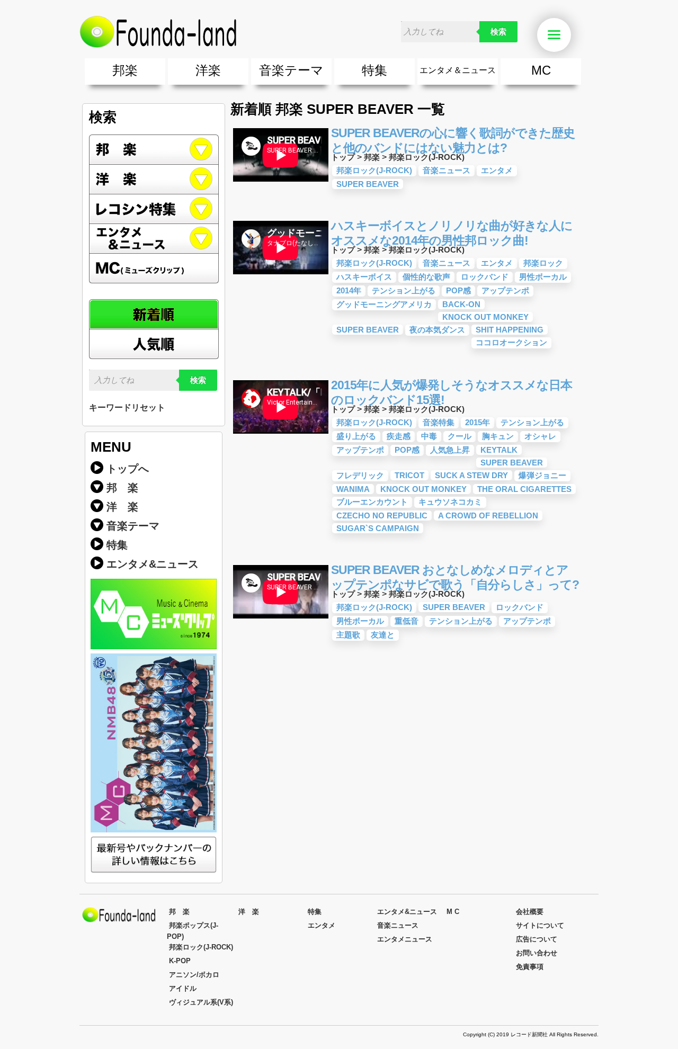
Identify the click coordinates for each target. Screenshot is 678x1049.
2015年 (477, 422)
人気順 (154, 344)
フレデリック (360, 475)
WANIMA (353, 489)
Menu (569, 35)
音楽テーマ (291, 70)
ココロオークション (511, 342)
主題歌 (348, 634)
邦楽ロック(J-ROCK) (427, 157)
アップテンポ (505, 290)
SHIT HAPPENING (509, 329)
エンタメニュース (404, 939)
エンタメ (497, 170)
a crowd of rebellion (488, 515)
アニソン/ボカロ (194, 975)
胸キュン (498, 436)
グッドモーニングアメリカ (384, 304)
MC (541, 70)
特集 (374, 70)
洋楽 (208, 70)
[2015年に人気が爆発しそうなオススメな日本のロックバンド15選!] (280, 435)
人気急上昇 (450, 449)
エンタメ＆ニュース (458, 70)
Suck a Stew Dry (471, 475)
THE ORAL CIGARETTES (524, 489)
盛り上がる (356, 436)
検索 (498, 32)
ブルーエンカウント (372, 501)
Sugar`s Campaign (377, 528)
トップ (343, 157)
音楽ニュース (446, 170)
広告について (536, 939)
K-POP (180, 961)
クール (459, 436)
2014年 (348, 290)
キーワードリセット (127, 407)
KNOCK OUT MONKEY (485, 316)
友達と (383, 634)
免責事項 (529, 967)
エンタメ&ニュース (154, 239)
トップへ (127, 468)
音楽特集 (438, 422)
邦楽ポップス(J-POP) (192, 930)
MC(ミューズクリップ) (154, 268)
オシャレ (540, 436)
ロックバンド (484, 276)
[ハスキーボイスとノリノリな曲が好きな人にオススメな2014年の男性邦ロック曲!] (280, 276)
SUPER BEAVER (367, 184)
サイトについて (540, 925)
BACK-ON (461, 304)
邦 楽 (122, 488)
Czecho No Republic (381, 515)
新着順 (154, 314)
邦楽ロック (543, 262)
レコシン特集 (154, 209)
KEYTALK (499, 449)
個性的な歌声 (426, 276)
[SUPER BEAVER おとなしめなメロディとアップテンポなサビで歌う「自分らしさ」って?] (280, 620)
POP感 (458, 290)
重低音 (406, 620)
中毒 (429, 436)
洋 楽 (122, 507)
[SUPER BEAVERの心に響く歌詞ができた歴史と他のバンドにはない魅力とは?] (280, 183)
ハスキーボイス (364, 276)
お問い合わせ (536, 953)
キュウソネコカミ (450, 501)
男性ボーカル (543, 276)
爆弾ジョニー (542, 475)
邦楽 (125, 70)
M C (453, 912)
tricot (409, 475)
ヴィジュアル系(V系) (201, 1002)
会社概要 (529, 912)
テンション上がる (403, 290)
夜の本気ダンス (437, 329)
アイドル (183, 988)
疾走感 (399, 436)
